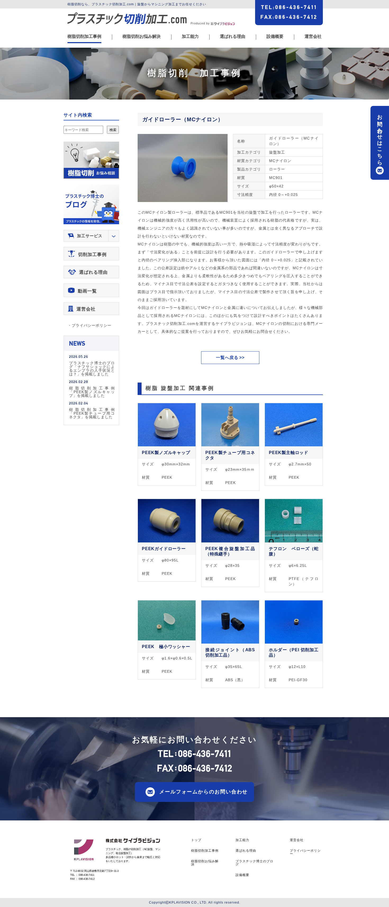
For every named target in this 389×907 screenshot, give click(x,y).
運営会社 (313, 36)
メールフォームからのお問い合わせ (203, 791)
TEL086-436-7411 (289, 7)
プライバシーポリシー (305, 852)
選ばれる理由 (232, 36)
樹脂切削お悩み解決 (142, 36)
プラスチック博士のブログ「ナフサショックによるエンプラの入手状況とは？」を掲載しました (92, 368)
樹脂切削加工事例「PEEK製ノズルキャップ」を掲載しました (92, 391)
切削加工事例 (92, 254)
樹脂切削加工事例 (84, 36)
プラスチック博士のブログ (254, 862)
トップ (196, 840)
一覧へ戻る (227, 357)
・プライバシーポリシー (89, 325)
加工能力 (190, 36)
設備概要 (274, 36)
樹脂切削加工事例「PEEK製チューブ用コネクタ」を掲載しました (92, 413)
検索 (113, 130)
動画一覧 (87, 291)
